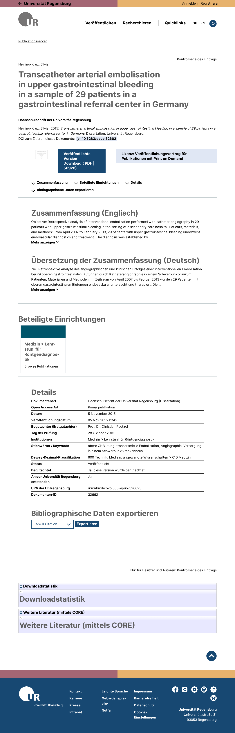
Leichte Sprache (115, 691)
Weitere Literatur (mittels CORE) (53, 612)
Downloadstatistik (39, 586)
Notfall (107, 710)
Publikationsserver (32, 41)
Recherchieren (137, 23)
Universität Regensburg (47, 3)
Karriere (75, 698)
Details (136, 182)
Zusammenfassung (52, 182)
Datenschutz (144, 705)
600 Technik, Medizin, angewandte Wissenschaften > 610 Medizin (139, 457)
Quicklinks (175, 23)
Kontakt (75, 691)
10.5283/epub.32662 (99, 139)
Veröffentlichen (100, 23)
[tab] (117, 599)
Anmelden (190, 3)
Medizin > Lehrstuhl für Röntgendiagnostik (121, 439)
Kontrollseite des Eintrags (197, 59)
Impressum (143, 691)
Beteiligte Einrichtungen (99, 182)
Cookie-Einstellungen (145, 714)
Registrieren (210, 3)
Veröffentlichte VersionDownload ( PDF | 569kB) (79, 161)
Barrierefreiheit (146, 698)
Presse (75, 705)
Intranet (75, 712)
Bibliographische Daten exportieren (65, 190)
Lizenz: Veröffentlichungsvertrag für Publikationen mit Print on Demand (154, 156)
